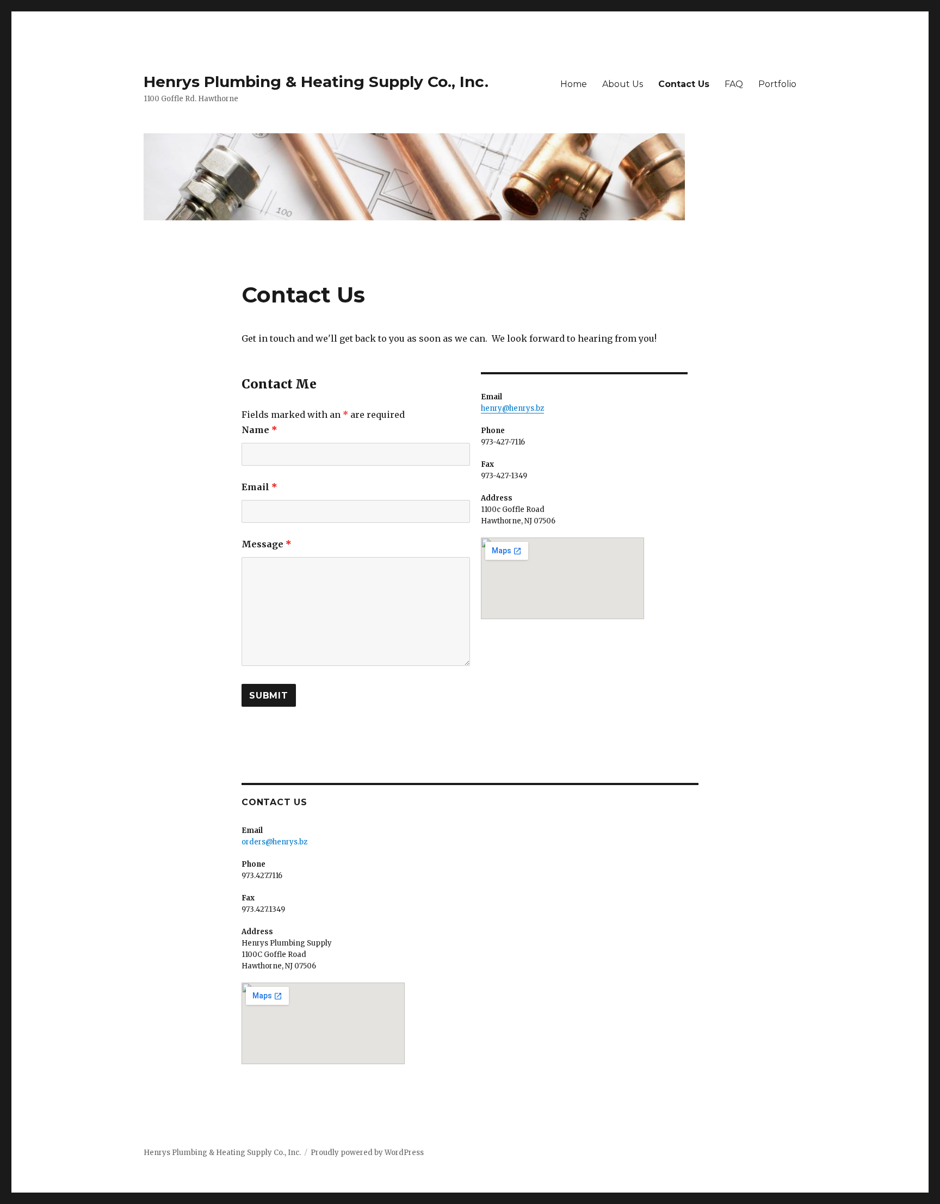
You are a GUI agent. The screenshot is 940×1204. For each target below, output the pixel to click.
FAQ (734, 84)
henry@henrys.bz (512, 408)
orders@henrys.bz (274, 842)
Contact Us (683, 84)
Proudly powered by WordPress (367, 1152)
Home (573, 84)
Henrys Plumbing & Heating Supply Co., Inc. (316, 81)
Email (259, 486)
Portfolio (777, 84)
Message (267, 544)
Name (259, 429)
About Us (622, 84)
